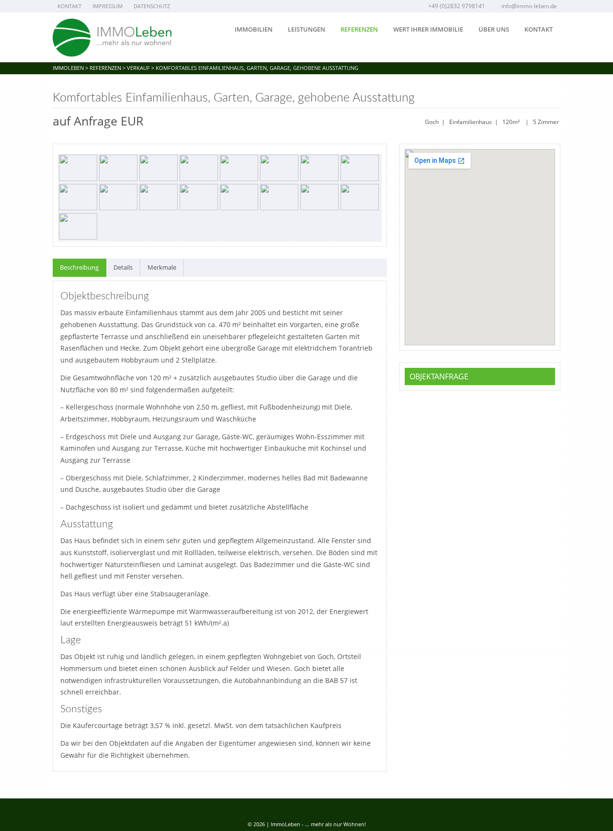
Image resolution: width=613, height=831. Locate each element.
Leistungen (306, 29)
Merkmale (162, 267)
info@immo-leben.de (529, 6)
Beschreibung (79, 267)
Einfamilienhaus (470, 122)
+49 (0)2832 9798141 (456, 6)
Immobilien (253, 29)
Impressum (107, 6)
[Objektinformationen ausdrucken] (539, 98)
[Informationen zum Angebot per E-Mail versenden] (553, 98)
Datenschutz (152, 6)
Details (123, 267)
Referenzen (359, 29)
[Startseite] (112, 38)
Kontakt (69, 6)
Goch (432, 122)
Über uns (493, 29)
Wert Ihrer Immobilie (428, 29)
